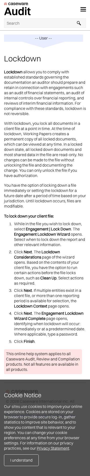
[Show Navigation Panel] (83, 9)
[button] (79, 23)
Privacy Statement (53, 448)
